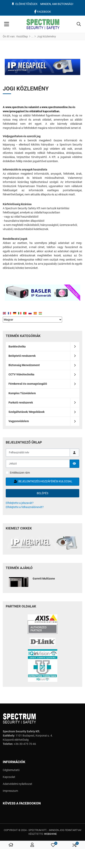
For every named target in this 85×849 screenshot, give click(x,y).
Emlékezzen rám (20, 472)
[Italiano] (20, 313)
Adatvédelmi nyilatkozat (17, 783)
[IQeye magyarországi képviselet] (42, 665)
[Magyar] (41, 313)
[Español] (36, 313)
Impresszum (10, 790)
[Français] (10, 313)
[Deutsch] (15, 313)
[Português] (25, 313)
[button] (78, 24)
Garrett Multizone (44, 578)
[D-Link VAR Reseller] (42, 641)
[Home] (11, 845)
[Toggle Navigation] (6, 24)
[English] (5, 313)
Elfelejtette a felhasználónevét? (25, 507)
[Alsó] (42, 293)
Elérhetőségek (26, 4)
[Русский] (31, 313)
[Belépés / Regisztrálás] (32, 845)
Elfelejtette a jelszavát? (20, 502)
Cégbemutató (11, 770)
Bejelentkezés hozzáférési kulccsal (45, 481)
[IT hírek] (42, 543)
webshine (50, 833)
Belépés (42, 493)
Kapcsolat (9, 777)
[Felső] (42, 67)
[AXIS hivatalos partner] (42, 624)
